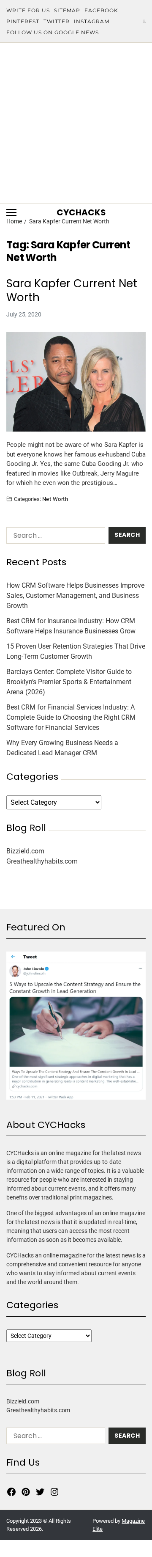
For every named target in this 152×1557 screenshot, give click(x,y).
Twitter (56, 21)
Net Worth (55, 499)
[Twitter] (40, 1492)
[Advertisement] (76, 123)
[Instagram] (54, 1492)
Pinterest (22, 21)
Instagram (91, 21)
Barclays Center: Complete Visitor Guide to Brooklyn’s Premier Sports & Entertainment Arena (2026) (69, 682)
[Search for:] (54, 537)
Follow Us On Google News (52, 32)
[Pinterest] (26, 1492)
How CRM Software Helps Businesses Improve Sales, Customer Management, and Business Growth (75, 595)
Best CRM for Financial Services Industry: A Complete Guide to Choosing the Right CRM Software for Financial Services (71, 717)
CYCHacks (81, 212)
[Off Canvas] (11, 212)
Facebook (101, 10)
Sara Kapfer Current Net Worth (71, 290)
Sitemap (67, 10)
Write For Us (28, 10)
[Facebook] (11, 1492)
